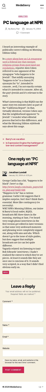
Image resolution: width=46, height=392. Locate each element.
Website (5, 348)
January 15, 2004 (33, 29)
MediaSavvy (23, 5)
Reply (5, 272)
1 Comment (25, 33)
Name (5, 325)
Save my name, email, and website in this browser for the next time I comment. (21, 361)
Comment (7, 301)
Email (5, 337)
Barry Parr (15, 29)
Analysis (23, 16)
